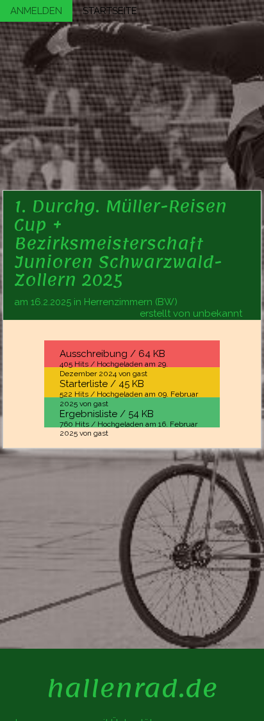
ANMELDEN (36, 11)
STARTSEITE (110, 11)
